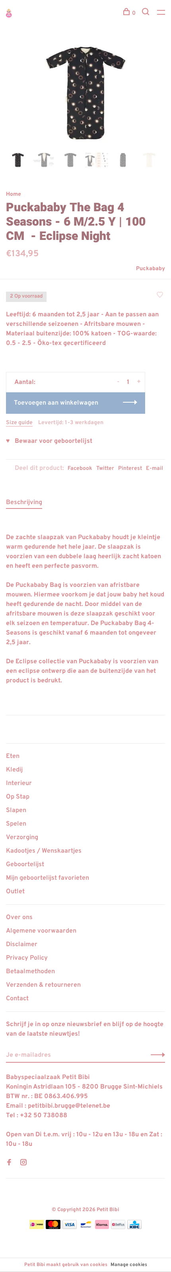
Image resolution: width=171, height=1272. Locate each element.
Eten (12, 756)
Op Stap (17, 797)
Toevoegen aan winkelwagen (56, 403)
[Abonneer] (155, 1055)
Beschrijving (24, 502)
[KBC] (134, 1227)
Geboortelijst (25, 865)
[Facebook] (9, 1163)
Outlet (15, 892)
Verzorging (22, 838)
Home (13, 194)
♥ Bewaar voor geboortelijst (49, 441)
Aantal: (24, 382)
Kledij (14, 770)
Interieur (19, 783)
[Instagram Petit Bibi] (23, 1163)
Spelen (16, 824)
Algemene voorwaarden (41, 931)
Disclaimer (21, 945)
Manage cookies (129, 1265)
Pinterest (130, 468)
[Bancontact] (86, 1227)
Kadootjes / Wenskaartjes (44, 851)
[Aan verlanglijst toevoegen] (160, 296)
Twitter (105, 468)
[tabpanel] (85, 93)
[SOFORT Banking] (102, 1227)
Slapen (16, 810)
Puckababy (150, 268)
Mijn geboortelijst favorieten (47, 878)
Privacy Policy (27, 958)
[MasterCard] (53, 1227)
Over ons (19, 917)
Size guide (19, 422)
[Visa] (69, 1227)
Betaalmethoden (30, 972)
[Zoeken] (146, 13)
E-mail (154, 468)
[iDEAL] (36, 1227)
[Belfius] (118, 1227)
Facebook (80, 468)
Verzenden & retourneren (43, 985)
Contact (17, 999)
